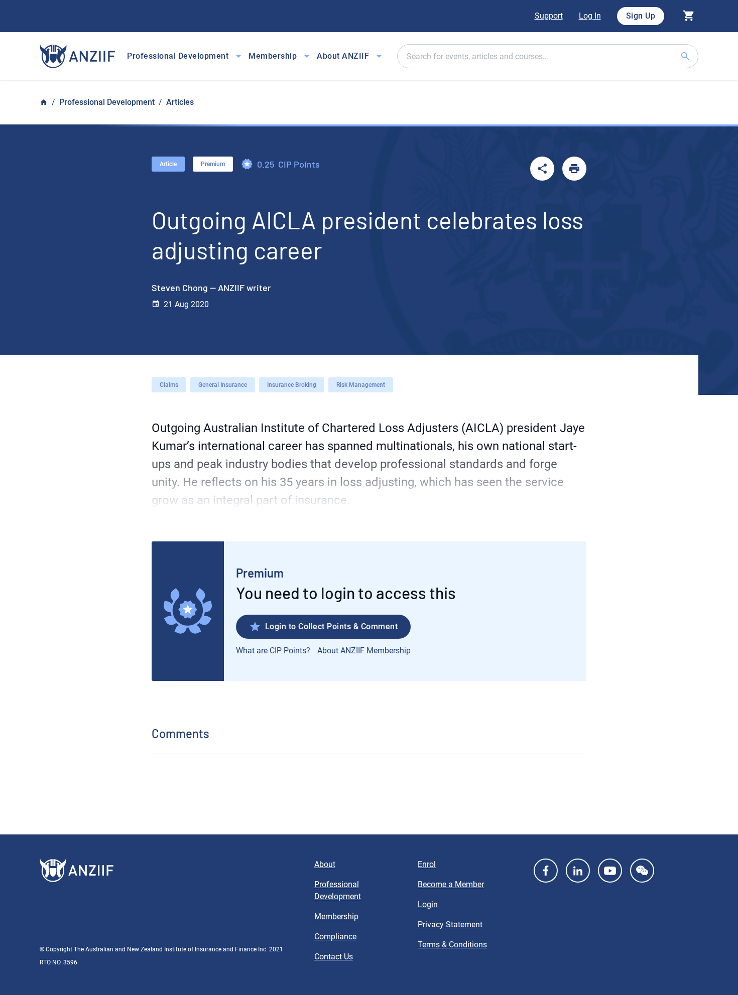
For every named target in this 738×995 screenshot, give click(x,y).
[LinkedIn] (578, 871)
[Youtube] (610, 871)
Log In (590, 16)
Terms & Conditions (452, 944)
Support (549, 16)
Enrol (427, 864)
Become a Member (451, 884)
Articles (180, 102)
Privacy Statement (450, 924)
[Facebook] (546, 871)
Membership (336, 916)
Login (428, 904)
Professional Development (107, 102)
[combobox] (547, 56)
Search (697, 56)
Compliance (335, 936)
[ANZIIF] (77, 56)
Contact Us (333, 956)
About (324, 864)
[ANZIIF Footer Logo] (171, 871)
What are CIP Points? (273, 650)
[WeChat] (642, 871)
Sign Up (641, 16)
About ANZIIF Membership (364, 650)
